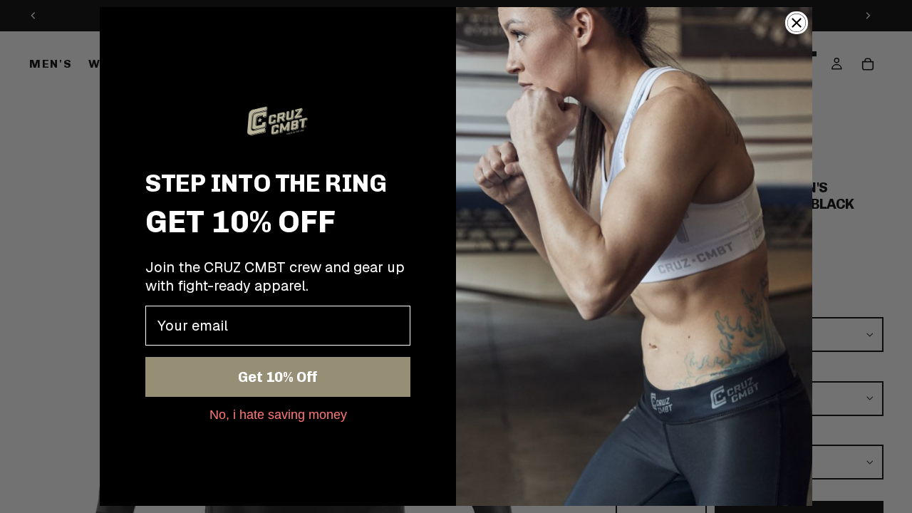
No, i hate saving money (278, 414)
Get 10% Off (278, 376)
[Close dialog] (797, 23)
